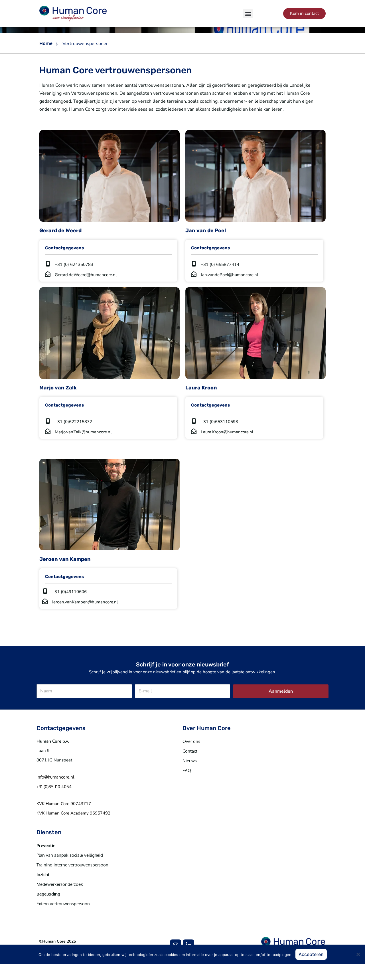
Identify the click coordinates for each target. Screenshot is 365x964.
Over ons (191, 741)
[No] (358, 954)
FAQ (186, 770)
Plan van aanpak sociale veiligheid (69, 855)
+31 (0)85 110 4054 (54, 786)
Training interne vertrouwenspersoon (72, 865)
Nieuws (189, 760)
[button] (248, 13)
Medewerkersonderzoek (59, 884)
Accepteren (311, 954)
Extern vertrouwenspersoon (63, 903)
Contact (189, 751)
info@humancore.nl (55, 777)
